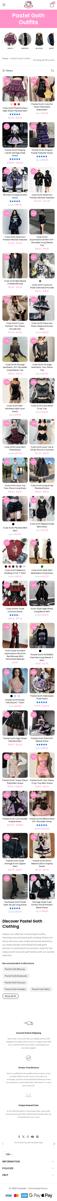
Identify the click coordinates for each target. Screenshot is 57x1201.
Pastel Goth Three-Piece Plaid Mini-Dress (15, 781)
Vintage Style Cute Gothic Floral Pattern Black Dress (42, 905)
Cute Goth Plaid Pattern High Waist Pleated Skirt (15, 109)
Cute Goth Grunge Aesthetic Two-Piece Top (42, 367)
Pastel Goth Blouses (15, 969)
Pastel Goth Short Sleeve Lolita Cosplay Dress (42, 863)
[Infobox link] (28, 1142)
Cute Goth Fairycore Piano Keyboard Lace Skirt (42, 326)
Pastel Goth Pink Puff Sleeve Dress (42, 740)
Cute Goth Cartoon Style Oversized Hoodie (42, 286)
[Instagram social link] (28, 1136)
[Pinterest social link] (37, 1136)
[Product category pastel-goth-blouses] (39, 42)
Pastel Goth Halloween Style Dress (42, 697)
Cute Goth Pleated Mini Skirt (15, 529)
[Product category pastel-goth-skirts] (10, 42)
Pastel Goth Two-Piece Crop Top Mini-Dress (42, 781)
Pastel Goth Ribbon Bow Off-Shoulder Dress (42, 820)
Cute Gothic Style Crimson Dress (15, 610)
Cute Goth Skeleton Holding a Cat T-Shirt (15, 571)
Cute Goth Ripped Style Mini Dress (42, 525)
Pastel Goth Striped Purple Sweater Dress (42, 151)
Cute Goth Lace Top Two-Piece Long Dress (15, 487)
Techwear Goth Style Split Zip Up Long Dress (15, 903)
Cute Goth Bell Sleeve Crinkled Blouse (15, 282)
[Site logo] (28, 4)
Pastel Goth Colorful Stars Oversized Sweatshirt (42, 107)
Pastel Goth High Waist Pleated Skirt (15, 740)
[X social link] (23, 1136)
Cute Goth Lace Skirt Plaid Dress (15, 448)
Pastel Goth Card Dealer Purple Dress (15, 820)
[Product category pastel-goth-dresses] (24, 42)
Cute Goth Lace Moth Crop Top (42, 407)
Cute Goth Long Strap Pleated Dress (42, 487)
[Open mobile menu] (4, 5)
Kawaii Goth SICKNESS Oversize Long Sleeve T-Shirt (42, 657)
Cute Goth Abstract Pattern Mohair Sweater (42, 196)
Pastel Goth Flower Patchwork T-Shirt (15, 701)
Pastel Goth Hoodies (15, 989)
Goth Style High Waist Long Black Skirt (42, 610)
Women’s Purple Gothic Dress (15, 196)
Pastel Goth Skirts (41, 989)
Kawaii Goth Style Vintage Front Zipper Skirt (15, 863)
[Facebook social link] (19, 1136)
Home (5, 58)
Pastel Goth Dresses (15, 982)
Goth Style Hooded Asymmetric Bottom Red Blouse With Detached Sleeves (15, 654)
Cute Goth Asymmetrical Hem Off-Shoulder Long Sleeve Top (42, 241)
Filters (9, 70)
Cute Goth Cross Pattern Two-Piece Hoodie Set (15, 326)
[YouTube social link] (32, 1136)
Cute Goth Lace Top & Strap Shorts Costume (42, 448)
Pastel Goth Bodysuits (16, 975)
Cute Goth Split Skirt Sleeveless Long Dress (42, 571)
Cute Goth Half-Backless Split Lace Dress (15, 408)
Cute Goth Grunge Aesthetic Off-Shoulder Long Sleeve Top (15, 367)
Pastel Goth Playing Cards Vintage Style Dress (15, 153)
